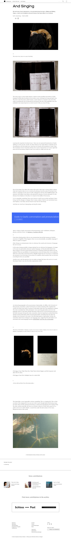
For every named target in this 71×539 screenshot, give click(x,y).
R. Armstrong (6, 464)
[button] (65, 1)
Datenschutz (34, 530)
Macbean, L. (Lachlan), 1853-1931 (35, 232)
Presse (33, 524)
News (33, 526)
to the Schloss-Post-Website (50, 507)
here (17, 371)
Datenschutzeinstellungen (36, 532)
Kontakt (33, 522)
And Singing (23, 1)
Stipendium (14, 524)
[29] (36, 319)
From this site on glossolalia (46, 319)
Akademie (14, 522)
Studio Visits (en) (16, 1)
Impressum (34, 529)
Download (18, 18)
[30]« (38, 319)
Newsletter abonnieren (54, 529)
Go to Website (19, 219)
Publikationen (8, 1)
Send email (16, 18)
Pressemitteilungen (35, 525)
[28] (34, 319)
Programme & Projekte (16, 526)
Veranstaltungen (15, 525)
